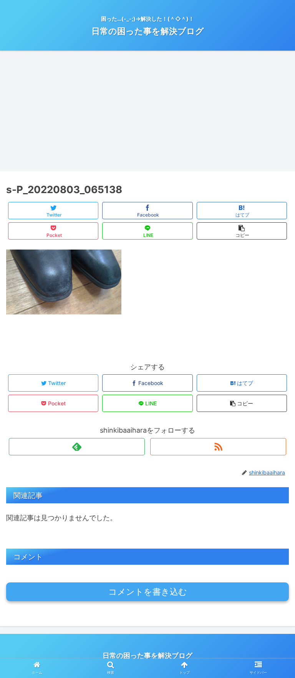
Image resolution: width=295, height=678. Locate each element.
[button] (272, 635)
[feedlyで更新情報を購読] (76, 446)
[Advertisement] (147, 113)
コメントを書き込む (147, 592)
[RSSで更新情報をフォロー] (218, 446)
